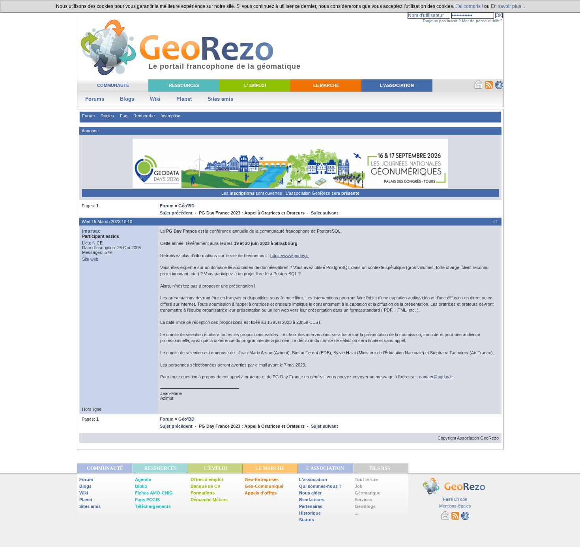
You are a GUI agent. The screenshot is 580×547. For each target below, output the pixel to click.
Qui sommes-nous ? (320, 486)
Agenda (143, 479)
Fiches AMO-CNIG (154, 493)
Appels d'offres (261, 493)
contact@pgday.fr (436, 376)
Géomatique (367, 493)
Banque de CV (205, 486)
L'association (313, 479)
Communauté (113, 85)
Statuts (306, 519)
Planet (184, 99)
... (356, 513)
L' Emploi (255, 85)
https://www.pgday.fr (289, 255)
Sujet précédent (176, 213)
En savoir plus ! (507, 6)
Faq (123, 115)
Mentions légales (455, 506)
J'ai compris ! (469, 6)
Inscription (170, 115)
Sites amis (220, 99)
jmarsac (91, 231)
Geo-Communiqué (264, 486)
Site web (90, 259)
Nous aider (310, 493)
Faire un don (455, 499)
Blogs (127, 99)
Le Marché (326, 85)
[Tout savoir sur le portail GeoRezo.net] (499, 87)
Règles (107, 115)
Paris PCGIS (147, 499)
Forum (88, 115)
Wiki (155, 99)
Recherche (144, 115)
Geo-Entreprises (262, 479)
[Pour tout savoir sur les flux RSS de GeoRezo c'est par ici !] (489, 87)
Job (359, 486)
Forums (94, 99)
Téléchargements (153, 506)
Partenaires (310, 506)
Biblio (141, 486)
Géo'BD (186, 205)
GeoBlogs (365, 506)
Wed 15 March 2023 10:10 (107, 221)
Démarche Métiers (209, 499)
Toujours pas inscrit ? (442, 21)
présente (350, 193)
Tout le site (366, 479)
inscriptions (243, 193)
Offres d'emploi (207, 479)
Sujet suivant (324, 213)
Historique (310, 513)
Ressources (184, 85)
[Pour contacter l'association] (478, 87)
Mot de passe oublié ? (482, 21)
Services (363, 499)
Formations (203, 493)
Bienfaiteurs (311, 499)
